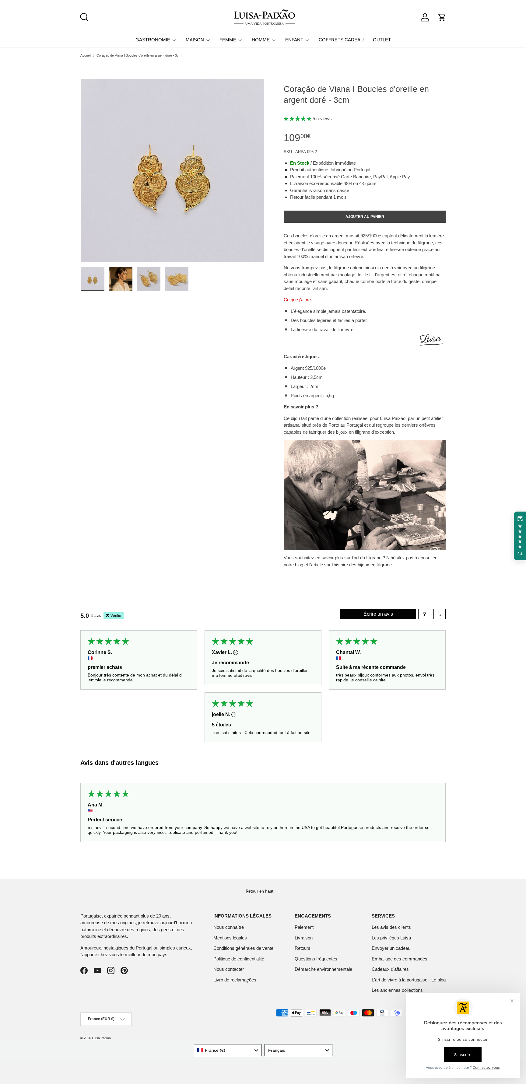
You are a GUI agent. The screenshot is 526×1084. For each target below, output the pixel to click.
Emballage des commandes (399, 958)
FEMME (227, 39)
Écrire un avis (378, 614)
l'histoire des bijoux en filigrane (362, 564)
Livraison (304, 937)
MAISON (195, 39)
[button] (442, 17)
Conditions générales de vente (243, 948)
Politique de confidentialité (238, 958)
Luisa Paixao (101, 1038)
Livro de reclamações (234, 979)
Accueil (85, 55)
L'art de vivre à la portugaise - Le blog (409, 979)
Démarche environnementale (323, 969)
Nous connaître (228, 927)
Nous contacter (228, 969)
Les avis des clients (391, 927)
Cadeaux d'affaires (390, 969)
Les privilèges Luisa (391, 937)
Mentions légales (230, 937)
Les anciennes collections (397, 990)
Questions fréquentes (316, 958)
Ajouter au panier (364, 217)
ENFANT (294, 39)
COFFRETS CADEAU (341, 39)
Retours (302, 948)
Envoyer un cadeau (391, 948)
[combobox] (228, 1050)
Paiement (304, 927)
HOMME (261, 39)
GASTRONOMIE (152, 39)
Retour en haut (260, 891)
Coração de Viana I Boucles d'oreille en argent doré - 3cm (138, 55)
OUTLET (382, 39)
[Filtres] (424, 614)
